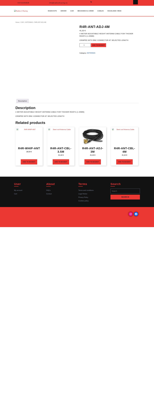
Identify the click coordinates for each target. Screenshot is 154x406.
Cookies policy (83, 201)
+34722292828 (23, 3)
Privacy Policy (83, 197)
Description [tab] (22, 101)
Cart (15, 194)
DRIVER (64, 11)
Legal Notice (82, 194)
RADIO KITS (52, 11)
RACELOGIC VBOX (114, 11)
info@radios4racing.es (58, 3)
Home (17, 22)
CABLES (100, 11)
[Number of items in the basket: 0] (91, 2)
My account (18, 190)
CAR (72, 11)
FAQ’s (48, 190)
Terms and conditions (86, 190)
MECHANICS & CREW (86, 11)
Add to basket (98, 45)
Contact (49, 194)
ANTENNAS (29, 22)
